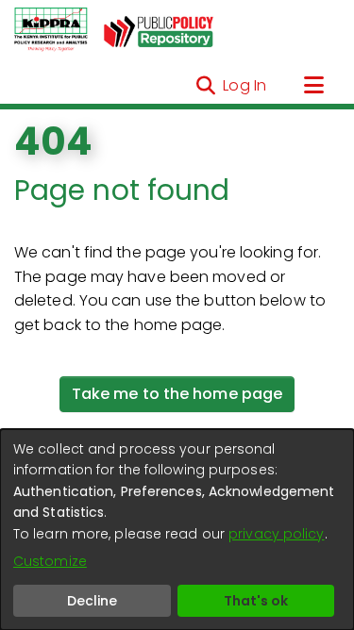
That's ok (256, 600)
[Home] (51, 30)
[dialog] (177, 529)
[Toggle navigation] (313, 86)
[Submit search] (205, 86)
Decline (92, 600)
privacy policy (276, 533)
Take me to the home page (177, 394)
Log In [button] (245, 85)
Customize (50, 561)
